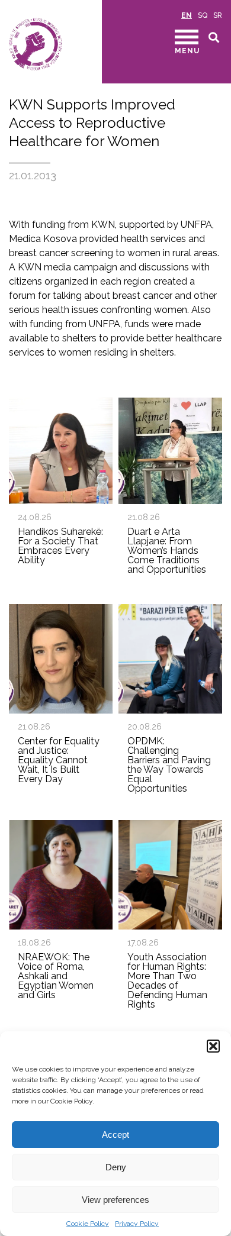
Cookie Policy (87, 1223)
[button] (213, 1046)
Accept (115, 1134)
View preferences (115, 1200)
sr (217, 15)
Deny (115, 1167)
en (186, 15)
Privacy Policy (137, 1223)
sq (202, 15)
